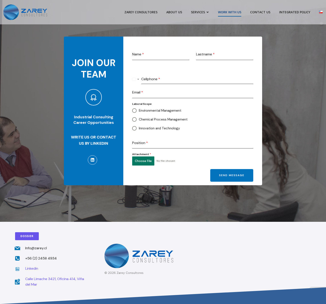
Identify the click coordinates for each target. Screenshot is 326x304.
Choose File (143, 161)
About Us (174, 12)
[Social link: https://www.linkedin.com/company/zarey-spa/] (93, 160)
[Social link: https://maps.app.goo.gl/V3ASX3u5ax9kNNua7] (19, 282)
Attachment (141, 154)
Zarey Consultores (140, 12)
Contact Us (260, 12)
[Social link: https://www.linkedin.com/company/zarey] (19, 268)
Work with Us (229, 12)
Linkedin (31, 268)
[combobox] (135, 79)
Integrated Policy (294, 12)
